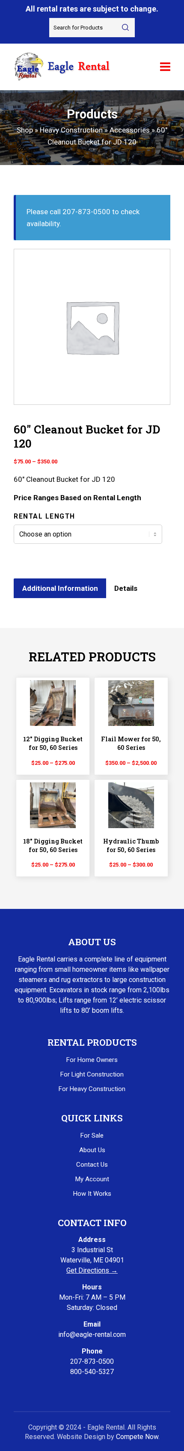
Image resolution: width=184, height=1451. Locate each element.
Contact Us (92, 1164)
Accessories (130, 130)
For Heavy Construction (92, 1089)
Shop (25, 130)
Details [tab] (125, 588)
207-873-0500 (92, 1361)
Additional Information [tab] (60, 588)
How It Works (92, 1193)
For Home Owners (92, 1060)
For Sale (92, 1135)
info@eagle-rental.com (92, 1334)
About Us (92, 1150)
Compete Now (137, 1437)
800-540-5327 (92, 1372)
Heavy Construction (71, 130)
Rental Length (44, 516)
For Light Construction (92, 1074)
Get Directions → (92, 1270)
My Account (92, 1179)
